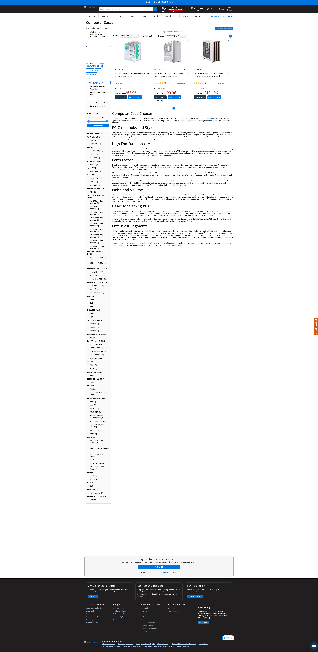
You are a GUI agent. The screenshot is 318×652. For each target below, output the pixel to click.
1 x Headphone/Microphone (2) (99, 448)
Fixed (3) (93, 382)
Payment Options (119, 617)
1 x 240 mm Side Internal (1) (96, 241)
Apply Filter (98, 125)
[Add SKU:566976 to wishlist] (227, 40)
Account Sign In (168, 646)
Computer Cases (94, 66)
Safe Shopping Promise (94, 617)
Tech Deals (167, 2)
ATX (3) (93, 192)
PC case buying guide (174, 245)
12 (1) (92, 299)
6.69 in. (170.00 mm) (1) (98, 264)
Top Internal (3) (96, 344)
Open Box (91, 74)
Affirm (115, 620)
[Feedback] (315, 326)
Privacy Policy (203, 644)
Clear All (89, 78)
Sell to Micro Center (148, 623)
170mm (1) (94, 331)
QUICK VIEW (121, 97)
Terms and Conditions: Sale (132, 646)
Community (145, 608)
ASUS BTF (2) (95, 412)
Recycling (89, 620)
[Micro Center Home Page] (90, 6)
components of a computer (205, 118)
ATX (97, 70)
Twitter (217, 642)
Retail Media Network (149, 628)
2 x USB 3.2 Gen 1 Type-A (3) (97, 442)
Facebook (212, 642)
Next (110, 46)
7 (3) (92, 375)
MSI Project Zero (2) (98, 421)
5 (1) (92, 317)
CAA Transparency (163, 644)
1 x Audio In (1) (96, 460)
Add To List (174, 97)
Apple (145, 16)
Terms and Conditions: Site (111, 646)
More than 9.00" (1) (98, 279)
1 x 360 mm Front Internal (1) (97, 247)
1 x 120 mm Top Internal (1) (96, 230)
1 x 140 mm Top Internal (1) (96, 236)
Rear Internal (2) (96, 348)
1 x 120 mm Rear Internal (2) (97, 207)
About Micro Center (108, 644)
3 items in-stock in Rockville (97, 88)
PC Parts (118, 16)
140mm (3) (94, 327)
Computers (132, 16)
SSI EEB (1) (94, 430)
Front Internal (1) (97, 355)
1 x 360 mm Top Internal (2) (96, 219)
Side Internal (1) (96, 358)
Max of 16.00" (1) (97, 293)
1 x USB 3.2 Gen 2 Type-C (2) (97, 455)
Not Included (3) (96, 493)
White (90, 70)
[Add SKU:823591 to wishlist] (188, 40)
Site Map (144, 631)
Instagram (221, 642)
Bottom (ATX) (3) (97, 500)
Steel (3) (93, 479)
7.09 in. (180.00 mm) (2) (98, 258)
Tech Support (173, 611)
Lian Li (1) (94, 154)
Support (196, 16)
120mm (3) (94, 324)
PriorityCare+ (172, 16)
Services (157, 16)
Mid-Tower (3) (95, 171)
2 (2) (92, 313)
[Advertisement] (136, 525)
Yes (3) (92, 337)
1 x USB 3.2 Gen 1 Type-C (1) (97, 468)
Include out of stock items (98, 93)
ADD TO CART (135, 97)
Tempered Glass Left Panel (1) (98, 393)
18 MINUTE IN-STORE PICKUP (220, 16)
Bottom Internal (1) (98, 351)
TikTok (229, 642)
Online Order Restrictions (122, 614)
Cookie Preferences (182, 646)
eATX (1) (93, 434)
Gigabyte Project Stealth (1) (97, 426)
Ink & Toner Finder (148, 617)
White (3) (93, 365)
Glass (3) (93, 476)
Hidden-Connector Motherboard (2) (97, 416)
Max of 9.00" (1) (96, 275)
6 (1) (92, 303)
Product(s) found (224, 28)
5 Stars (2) (94, 164)
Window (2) (94, 389)
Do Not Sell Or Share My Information (184, 644)
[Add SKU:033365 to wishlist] (148, 40)
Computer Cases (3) (98, 106)
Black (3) (93, 368)
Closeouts (172, 608)
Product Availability (120, 611)
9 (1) (92, 306)
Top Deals (104, 16)
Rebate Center (146, 614)
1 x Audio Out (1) (97, 463)
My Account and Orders (94, 608)
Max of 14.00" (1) (97, 289)
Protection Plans (92, 623)
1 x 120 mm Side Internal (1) (96, 224)
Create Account (169, 572)
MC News (185, 16)
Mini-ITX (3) (94, 405)
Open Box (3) (95, 144)
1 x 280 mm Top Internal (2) (96, 213)
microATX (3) (95, 408)
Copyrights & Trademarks (152, 646)
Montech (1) (95, 158)
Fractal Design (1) (97, 151)
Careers (144, 620)
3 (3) (92, 486)
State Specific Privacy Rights (145, 644)
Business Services (147, 626)
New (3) (93, 140)
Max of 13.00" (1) (97, 286)
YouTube (225, 642)
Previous (87, 46)
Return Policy (91, 611)
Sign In (159, 567)
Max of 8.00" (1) (96, 272)
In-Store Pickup (119, 608)
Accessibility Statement (125, 644)
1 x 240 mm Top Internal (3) (96, 202)
